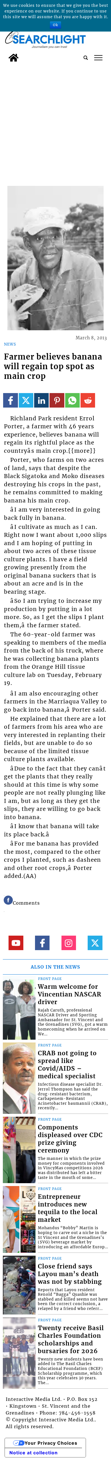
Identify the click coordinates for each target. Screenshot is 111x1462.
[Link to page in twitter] (26, 400)
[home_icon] (13, 58)
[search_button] (86, 58)
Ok (55, 25)
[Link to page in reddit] (88, 400)
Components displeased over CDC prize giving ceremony (70, 1139)
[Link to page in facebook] (10, 400)
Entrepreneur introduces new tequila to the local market (68, 1208)
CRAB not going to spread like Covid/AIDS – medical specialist (67, 1065)
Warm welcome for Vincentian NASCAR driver (69, 994)
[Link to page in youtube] (16, 943)
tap (98, 58)
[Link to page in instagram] (68, 943)
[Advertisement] (55, 122)
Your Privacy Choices (50, 1443)
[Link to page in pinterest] (57, 400)
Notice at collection (33, 1452)
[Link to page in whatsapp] (72, 400)
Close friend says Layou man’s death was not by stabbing (70, 1274)
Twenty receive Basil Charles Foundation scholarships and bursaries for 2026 (71, 1339)
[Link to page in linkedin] (41, 400)
